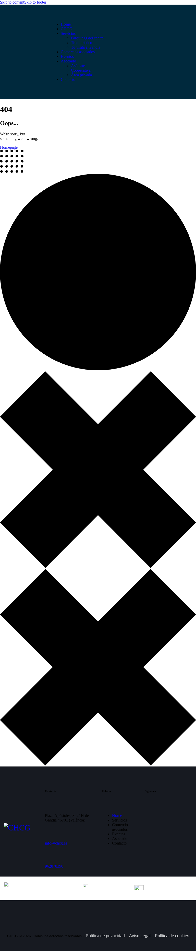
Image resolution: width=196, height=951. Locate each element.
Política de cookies (172, 936)
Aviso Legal (140, 936)
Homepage (9, 147)
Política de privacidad (105, 936)
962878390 (54, 866)
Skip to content (12, 2)
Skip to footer (35, 2)
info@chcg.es (56, 843)
